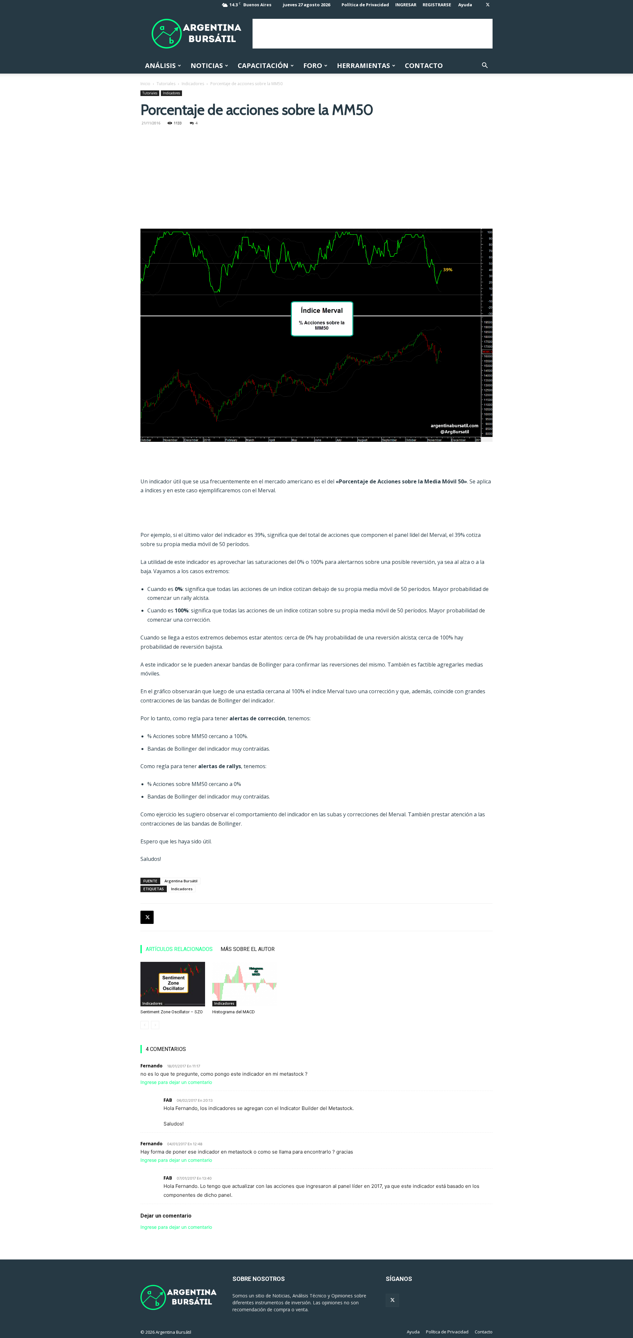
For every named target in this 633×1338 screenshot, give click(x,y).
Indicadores (193, 83)
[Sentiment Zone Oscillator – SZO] (172, 984)
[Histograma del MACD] (244, 984)
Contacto (424, 65)
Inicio (145, 83)
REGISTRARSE (437, 5)
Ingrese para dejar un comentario (176, 1082)
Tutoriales (166, 83)
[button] (485, 66)
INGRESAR (405, 5)
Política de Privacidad (365, 5)
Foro (312, 65)
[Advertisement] (373, 34)
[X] (488, 4)
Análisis (160, 65)
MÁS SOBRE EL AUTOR (248, 949)
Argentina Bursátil (181, 880)
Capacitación (263, 65)
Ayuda (465, 5)
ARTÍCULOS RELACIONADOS (179, 949)
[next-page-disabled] (155, 1025)
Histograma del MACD (233, 1011)
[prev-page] (144, 1025)
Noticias (207, 65)
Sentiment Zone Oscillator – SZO (171, 1011)
